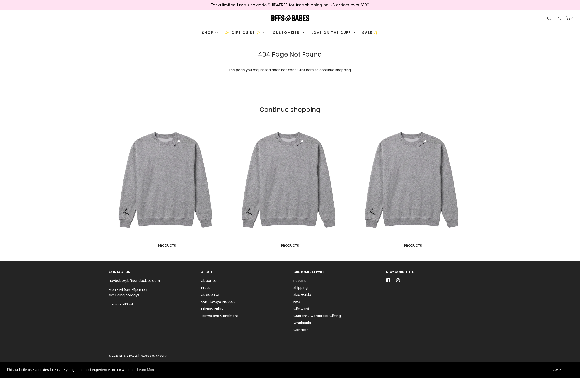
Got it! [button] (558, 370)
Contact (300, 329)
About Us (209, 280)
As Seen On (210, 294)
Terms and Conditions (220, 315)
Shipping (300, 287)
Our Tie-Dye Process (218, 301)
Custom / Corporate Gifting (317, 315)
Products (167, 245)
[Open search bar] (549, 18)
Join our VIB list (121, 304)
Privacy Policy (212, 308)
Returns (299, 280)
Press (205, 287)
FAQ (296, 301)
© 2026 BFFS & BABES (123, 356)
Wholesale (302, 322)
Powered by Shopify (153, 356)
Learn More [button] (146, 370)
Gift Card (301, 308)
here (310, 69)
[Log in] (559, 18)
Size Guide (302, 294)
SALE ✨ (370, 32)
